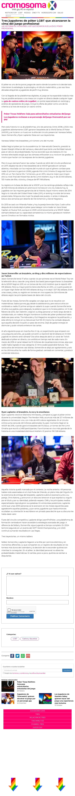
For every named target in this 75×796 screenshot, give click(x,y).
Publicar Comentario (20, 616)
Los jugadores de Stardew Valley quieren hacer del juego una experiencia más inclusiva (64, 698)
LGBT (20, 13)
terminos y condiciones (20, 673)
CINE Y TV (36, 13)
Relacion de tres (37, 717)
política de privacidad (38, 673)
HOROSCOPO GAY (48, 13)
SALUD (60, 13)
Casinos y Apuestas (29, 639)
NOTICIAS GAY (11, 13)
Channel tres (37, 724)
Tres (37, 714)
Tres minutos (37, 721)
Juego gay (37, 727)
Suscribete (67, 670)
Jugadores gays (37, 711)
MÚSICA (27, 13)
